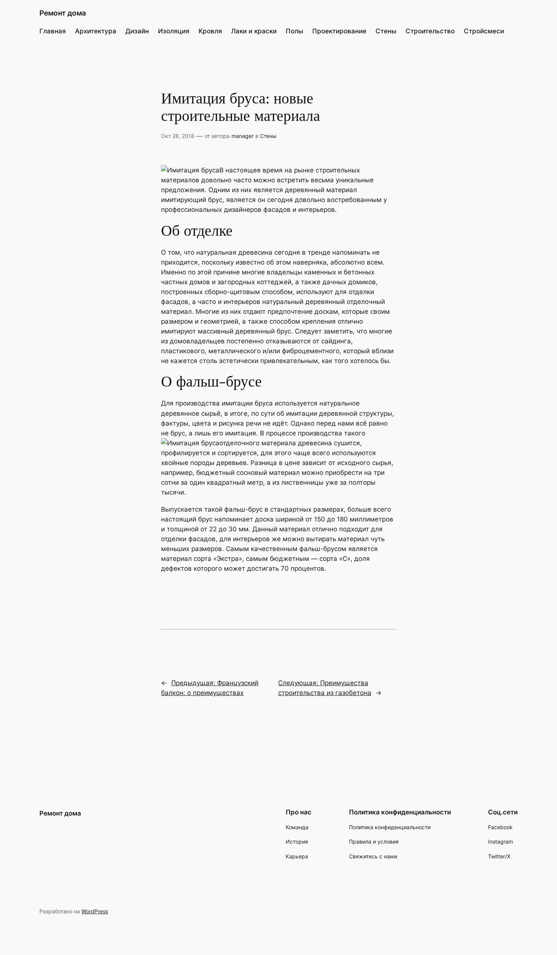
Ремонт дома (62, 12)
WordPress (94, 911)
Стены (268, 136)
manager (242, 136)
